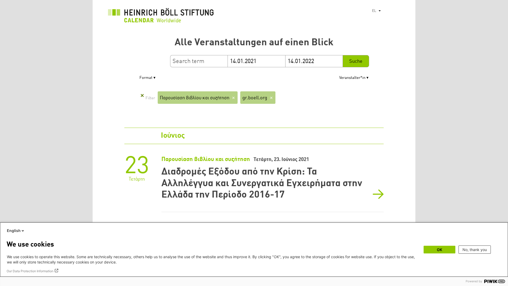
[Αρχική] (161, 16)
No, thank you (474, 249)
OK (439, 249)
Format (145, 78)
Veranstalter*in (352, 78)
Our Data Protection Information (30, 271)
